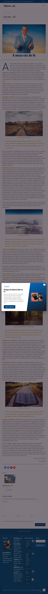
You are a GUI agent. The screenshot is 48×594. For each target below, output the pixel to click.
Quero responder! (9, 306)
